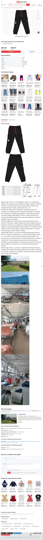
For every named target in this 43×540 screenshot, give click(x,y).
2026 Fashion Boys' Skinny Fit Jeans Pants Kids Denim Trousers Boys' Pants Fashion (13, 97)
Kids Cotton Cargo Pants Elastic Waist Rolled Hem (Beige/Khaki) (4, 83)
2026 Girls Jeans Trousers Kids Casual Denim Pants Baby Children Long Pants (29, 112)
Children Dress (32, 441)
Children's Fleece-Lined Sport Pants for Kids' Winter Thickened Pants (29, 83)
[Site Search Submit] (28, 5)
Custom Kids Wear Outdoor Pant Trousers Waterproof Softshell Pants (21, 83)
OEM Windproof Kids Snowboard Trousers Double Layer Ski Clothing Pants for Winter (37, 97)
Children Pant (27, 441)
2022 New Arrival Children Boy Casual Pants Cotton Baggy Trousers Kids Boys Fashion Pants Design (13, 112)
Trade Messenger (17, 533)
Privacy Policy (38, 537)
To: (6, 461)
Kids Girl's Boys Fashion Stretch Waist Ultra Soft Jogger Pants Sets (38, 83)
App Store (4, 533)
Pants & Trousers (15, 7)
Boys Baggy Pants (5, 518)
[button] (1, 1)
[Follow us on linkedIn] (30, 534)
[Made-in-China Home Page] (21, 2)
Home (2, 7)
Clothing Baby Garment (17, 526)
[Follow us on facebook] (34, 533)
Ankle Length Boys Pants (14, 518)
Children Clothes (10, 441)
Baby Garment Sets (5, 528)
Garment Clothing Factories (6, 526)
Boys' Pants (21, 7)
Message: (5, 463)
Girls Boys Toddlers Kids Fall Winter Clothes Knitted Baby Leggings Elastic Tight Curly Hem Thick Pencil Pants (21, 97)
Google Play (10, 533)
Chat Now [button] (32, 51)
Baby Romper (37, 441)
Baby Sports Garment (13, 528)
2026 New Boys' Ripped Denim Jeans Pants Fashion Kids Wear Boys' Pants (37, 112)
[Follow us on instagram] (37, 533)
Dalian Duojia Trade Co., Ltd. (8, 43)
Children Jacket (21, 441)
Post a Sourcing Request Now (30, 472)
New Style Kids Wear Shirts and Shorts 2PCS (38, 504)
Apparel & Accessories (7, 7)
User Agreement (27, 537)
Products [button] (10, 4)
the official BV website (25, 410)
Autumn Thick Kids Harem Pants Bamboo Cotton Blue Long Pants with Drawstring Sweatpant (5, 97)
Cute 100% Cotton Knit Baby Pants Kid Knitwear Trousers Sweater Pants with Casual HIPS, (13, 83)
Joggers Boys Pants (23, 518)
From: (6, 458)
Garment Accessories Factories (7, 523)
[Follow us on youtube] (39, 533)
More (2, 530)
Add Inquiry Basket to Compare (21, 36)
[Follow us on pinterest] (40, 533)
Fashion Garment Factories (28, 523)
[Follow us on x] (35, 533)
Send (9, 472)
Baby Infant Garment (26, 526)
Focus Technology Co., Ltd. (14, 537)
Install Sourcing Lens (6, 534)
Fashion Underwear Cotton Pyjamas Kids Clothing (21, 504)
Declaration (32, 537)
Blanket (16, 442)
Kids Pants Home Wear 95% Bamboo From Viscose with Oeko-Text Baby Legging (21, 112)
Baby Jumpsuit (3, 442)
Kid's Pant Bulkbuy (23, 528)
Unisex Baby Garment (35, 526)
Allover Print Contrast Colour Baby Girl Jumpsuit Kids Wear (29, 489)
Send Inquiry (11, 51)
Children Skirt (9, 442)
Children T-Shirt (15, 441)
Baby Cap (13, 442)
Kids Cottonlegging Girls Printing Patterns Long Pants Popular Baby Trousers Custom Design (29, 97)
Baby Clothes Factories (18, 523)
